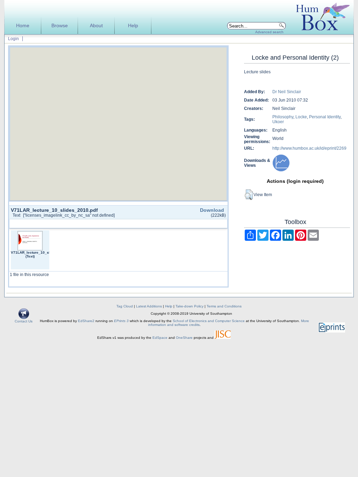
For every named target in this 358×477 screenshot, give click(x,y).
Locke (301, 116)
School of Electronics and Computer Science (209, 321)
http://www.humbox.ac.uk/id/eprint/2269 (309, 148)
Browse (59, 25)
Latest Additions (149, 306)
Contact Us (24, 321)
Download (212, 210)
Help (133, 25)
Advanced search (269, 32)
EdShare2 (86, 321)
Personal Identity (325, 116)
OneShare (184, 338)
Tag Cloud (124, 306)
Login (13, 38)
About (96, 25)
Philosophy (282, 116)
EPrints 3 (121, 321)
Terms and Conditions (224, 306)
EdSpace (159, 338)
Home (22, 25)
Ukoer (278, 121)
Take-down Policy (189, 306)
